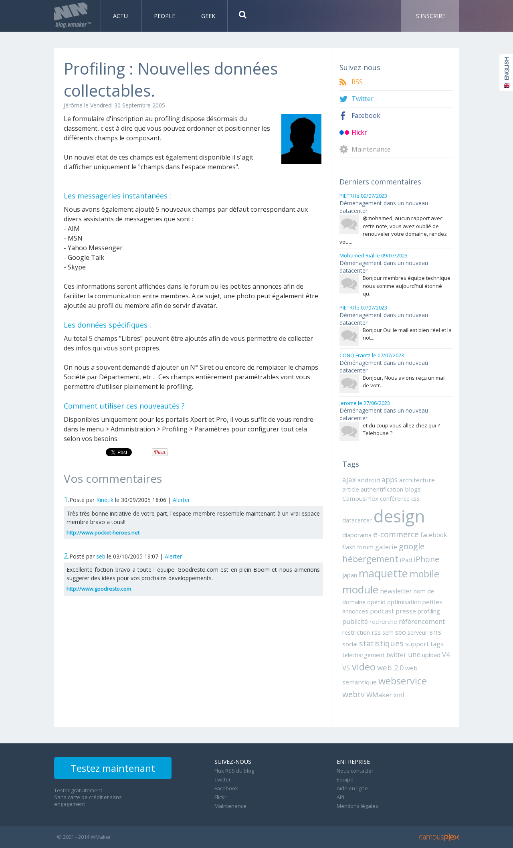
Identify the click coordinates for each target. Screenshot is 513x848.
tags (437, 644)
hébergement (370, 559)
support (417, 644)
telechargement (363, 655)
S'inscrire (430, 16)
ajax (349, 479)
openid (376, 602)
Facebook (365, 115)
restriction (356, 632)
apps (390, 479)
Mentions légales (357, 806)
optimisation (404, 602)
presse (406, 611)
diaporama (357, 535)
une (414, 654)
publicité (355, 621)
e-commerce (396, 534)
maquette (383, 573)
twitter (396, 654)
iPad (406, 560)
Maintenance (371, 149)
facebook (433, 534)
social (349, 644)
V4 (446, 654)
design (399, 515)
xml (399, 694)
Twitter (362, 99)
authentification (382, 489)
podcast (382, 611)
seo (400, 632)
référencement (422, 621)
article (350, 489)
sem (388, 632)
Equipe (345, 779)
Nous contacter (355, 770)
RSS (357, 82)
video (364, 666)
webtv (353, 694)
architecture (417, 480)
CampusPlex (360, 498)
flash (348, 547)
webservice (402, 680)
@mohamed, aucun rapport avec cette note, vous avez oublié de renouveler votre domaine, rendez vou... (393, 230)
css (415, 498)
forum (365, 547)
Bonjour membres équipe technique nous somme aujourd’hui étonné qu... (406, 285)
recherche (383, 621)
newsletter (396, 591)
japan (349, 575)
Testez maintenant (113, 768)
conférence (395, 498)
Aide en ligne (352, 788)
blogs (413, 489)
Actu (121, 16)
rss (376, 632)
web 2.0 (390, 667)
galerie (386, 546)
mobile (424, 573)
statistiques (381, 643)
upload (431, 655)
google (411, 546)
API (340, 797)
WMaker (379, 694)
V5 (346, 667)
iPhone (426, 559)
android (368, 480)
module (360, 589)
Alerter (181, 500)
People (165, 16)
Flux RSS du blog (234, 770)
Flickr (359, 132)
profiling (429, 611)
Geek (208, 16)
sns (435, 632)
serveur (418, 632)
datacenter (357, 520)
